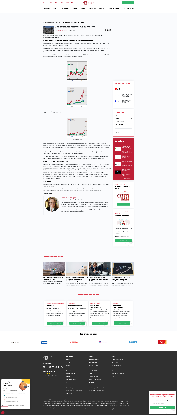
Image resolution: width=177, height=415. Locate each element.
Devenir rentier (119, 124)
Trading (101, 8)
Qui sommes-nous (123, 204)
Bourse (75, 8)
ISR (117, 127)
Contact (114, 376)
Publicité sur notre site (118, 374)
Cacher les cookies (16, 408)
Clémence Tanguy (62, 30)
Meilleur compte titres (95, 379)
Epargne (68, 368)
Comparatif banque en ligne (96, 391)
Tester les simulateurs (99, 323)
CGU (113, 368)
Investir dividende (94, 385)
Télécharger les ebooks (55, 323)
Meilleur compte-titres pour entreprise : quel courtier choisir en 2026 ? (99, 279)
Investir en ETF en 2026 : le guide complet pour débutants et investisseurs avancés (121, 279)
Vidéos (68, 2)
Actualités (46, 8)
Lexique (58, 2)
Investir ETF (92, 382)
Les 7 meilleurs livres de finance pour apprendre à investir (53, 278)
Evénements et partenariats (74, 391)
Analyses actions (70, 374)
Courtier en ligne (93, 365)
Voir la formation (77, 323)
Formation (74, 2)
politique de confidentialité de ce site (158, 411)
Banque (118, 115)
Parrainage (69, 393)
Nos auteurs (115, 362)
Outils (63, 2)
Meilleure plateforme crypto (97, 388)
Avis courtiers (65, 8)
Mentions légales (116, 365)
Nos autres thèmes (128, 8)
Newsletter (46, 2)
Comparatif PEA (93, 376)
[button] (3, 412)
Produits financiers (120, 130)
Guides (55, 8)
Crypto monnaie (120, 121)
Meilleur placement (94, 368)
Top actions (92, 8)
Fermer (6, 408)
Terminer (26, 408)
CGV (113, 371)
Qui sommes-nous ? (117, 359)
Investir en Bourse (94, 359)
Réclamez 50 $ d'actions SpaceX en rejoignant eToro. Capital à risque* (126, 157)
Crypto (83, 8)
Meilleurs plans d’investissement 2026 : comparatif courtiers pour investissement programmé (77, 279)
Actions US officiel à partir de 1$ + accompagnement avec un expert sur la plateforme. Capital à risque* (126, 172)
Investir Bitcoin (93, 362)
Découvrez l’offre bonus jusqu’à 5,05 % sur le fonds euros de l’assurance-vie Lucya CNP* (127, 164)
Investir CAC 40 (93, 371)
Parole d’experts (70, 388)
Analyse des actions (113, 8)
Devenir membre (128, 2)
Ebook (52, 2)
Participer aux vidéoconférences (122, 322)
